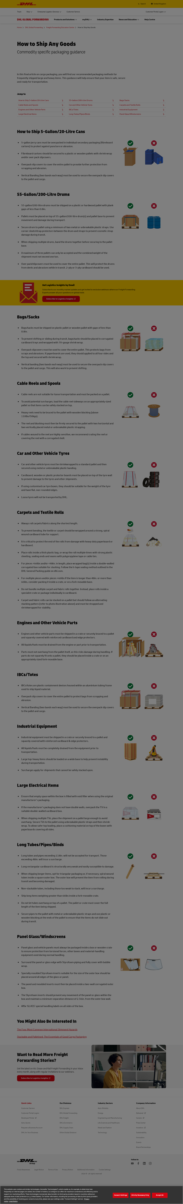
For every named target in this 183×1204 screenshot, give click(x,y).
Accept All (159, 1195)
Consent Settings (120, 1195)
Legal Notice (13, 1201)
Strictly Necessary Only (140, 1195)
